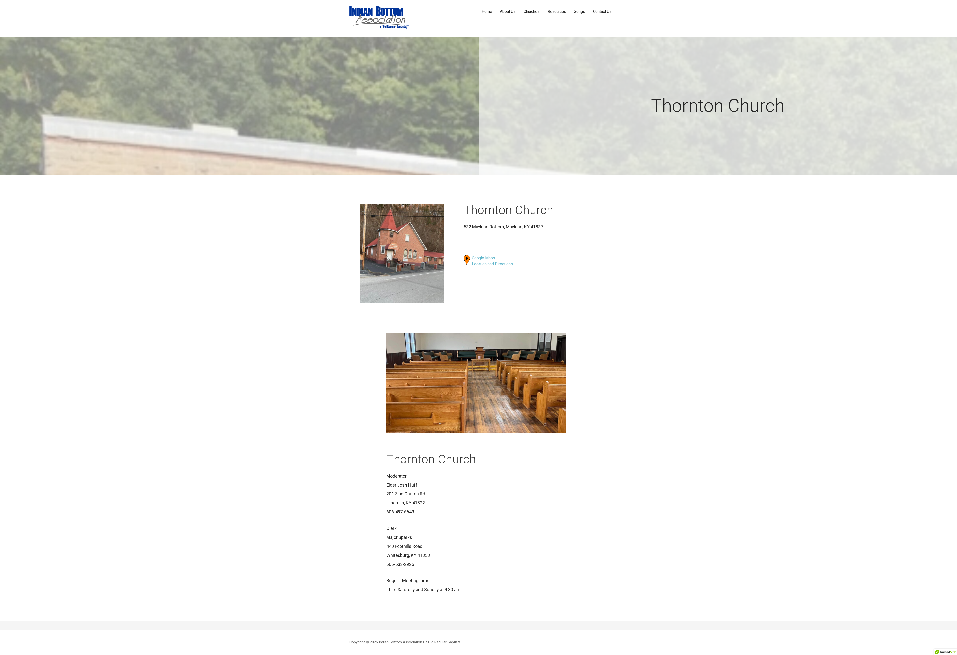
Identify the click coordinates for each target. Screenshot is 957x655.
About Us (508, 11)
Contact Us (602, 11)
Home (487, 11)
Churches (532, 11)
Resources (557, 11)
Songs (579, 11)
